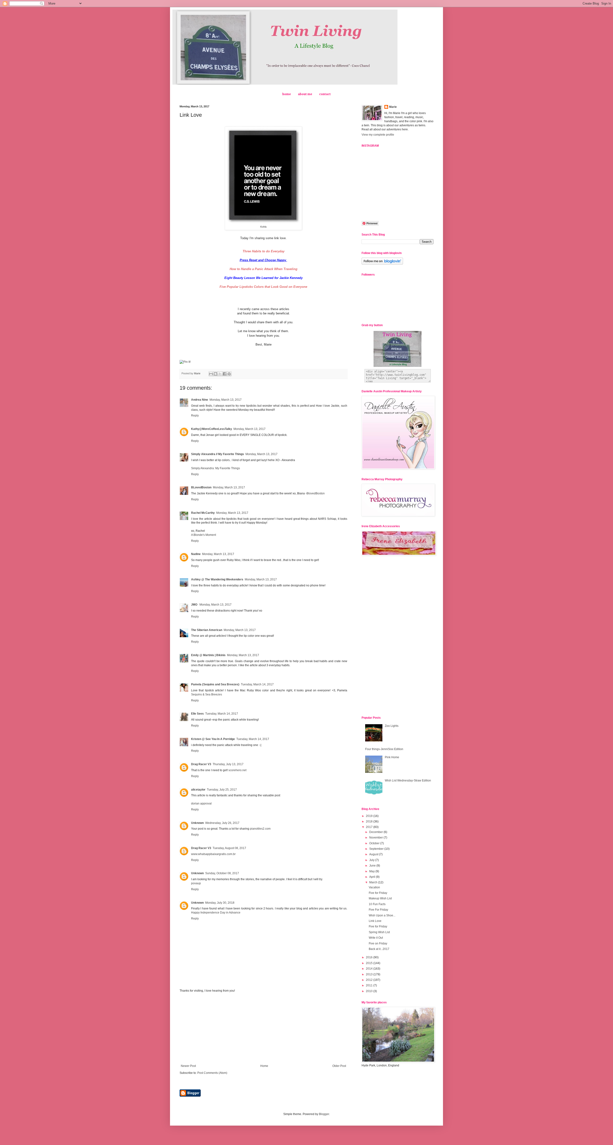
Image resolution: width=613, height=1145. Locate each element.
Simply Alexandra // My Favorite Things (217, 454)
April (372, 877)
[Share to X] (220, 373)
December (376, 832)
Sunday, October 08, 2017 (222, 873)
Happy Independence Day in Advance (215, 912)
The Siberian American (206, 630)
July (372, 860)
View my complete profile (378, 134)
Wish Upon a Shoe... (382, 915)
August (374, 854)
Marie (393, 107)
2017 (369, 827)
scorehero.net (237, 770)
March (373, 882)
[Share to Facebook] (224, 373)
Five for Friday (378, 893)
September (376, 848)
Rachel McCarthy (203, 513)
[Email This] (211, 373)
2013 (369, 974)
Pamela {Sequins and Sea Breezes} (215, 684)
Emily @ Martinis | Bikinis (208, 655)
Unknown (197, 823)
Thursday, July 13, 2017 (228, 764)
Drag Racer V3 (201, 764)
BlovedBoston (315, 493)
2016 (369, 957)
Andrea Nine (199, 399)
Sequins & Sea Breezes (206, 694)
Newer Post (188, 1066)
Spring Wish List (379, 932)
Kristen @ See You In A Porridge (213, 739)
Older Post (339, 1066)
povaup (196, 883)
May (372, 871)
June (372, 865)
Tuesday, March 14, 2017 (257, 684)
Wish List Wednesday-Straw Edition (408, 780)
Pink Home (392, 757)
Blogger (324, 1114)
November (376, 837)
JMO (194, 604)
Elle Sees (197, 713)
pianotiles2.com (260, 828)
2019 (369, 816)
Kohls (263, 226)
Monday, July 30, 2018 (219, 902)
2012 (369, 980)
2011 (369, 985)
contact (325, 94)
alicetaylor (198, 789)
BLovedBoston (201, 487)
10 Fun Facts (377, 904)
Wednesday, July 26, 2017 (222, 823)
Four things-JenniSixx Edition (384, 749)
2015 (369, 963)
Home (264, 1066)
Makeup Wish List (380, 898)
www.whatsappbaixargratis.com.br (213, 854)
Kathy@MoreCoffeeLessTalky (211, 429)
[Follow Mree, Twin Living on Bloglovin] (382, 263)
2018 (369, 821)
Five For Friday (378, 909)
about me (305, 94)
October (374, 843)
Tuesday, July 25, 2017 (222, 789)
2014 (369, 968)
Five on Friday (378, 943)
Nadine (196, 554)
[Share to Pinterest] (229, 373)
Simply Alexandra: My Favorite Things (215, 468)
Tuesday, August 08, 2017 (229, 848)
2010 (369, 991)
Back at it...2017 (379, 949)
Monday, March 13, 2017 (226, 399)
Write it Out (376, 937)
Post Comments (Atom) (212, 1073)
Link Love (375, 921)
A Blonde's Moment (203, 535)
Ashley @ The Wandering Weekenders (217, 579)
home (286, 94)
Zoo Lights (391, 726)
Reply (195, 415)
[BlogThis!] (215, 373)
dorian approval (201, 803)
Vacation (374, 887)
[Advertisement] (263, 1028)
